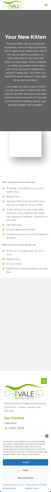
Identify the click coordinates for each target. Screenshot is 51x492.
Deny (25, 470)
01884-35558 (16, 428)
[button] (46, 436)
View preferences (25, 478)
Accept (25, 462)
